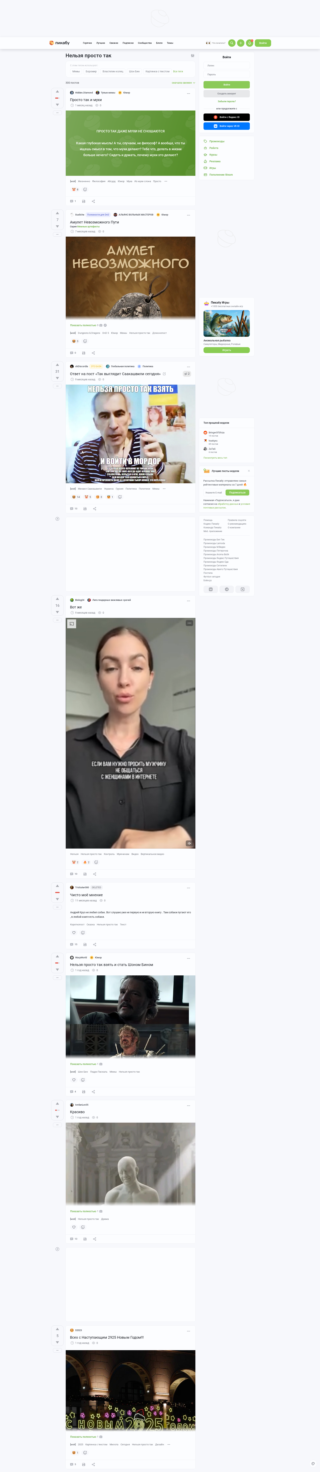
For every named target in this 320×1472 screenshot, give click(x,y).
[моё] (73, 181)
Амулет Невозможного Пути (94, 222)
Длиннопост (159, 333)
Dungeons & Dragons (89, 333)
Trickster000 (82, 887)
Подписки (128, 43)
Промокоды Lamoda (214, 543)
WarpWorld (81, 957)
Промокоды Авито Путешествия (221, 569)
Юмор (121, 181)
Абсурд (112, 181)
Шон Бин (83, 1071)
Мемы (123, 333)
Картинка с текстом (96, 1444)
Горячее (87, 43)
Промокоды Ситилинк (215, 565)
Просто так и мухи (86, 100)
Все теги (178, 71)
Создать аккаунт (226, 93)
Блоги (159, 43)
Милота (114, 1444)
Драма (105, 1219)
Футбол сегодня (212, 576)
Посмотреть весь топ (215, 457)
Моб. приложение (213, 531)
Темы (170, 43)
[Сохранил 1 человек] (84, 352)
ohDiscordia (81, 366)
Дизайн (159, 1444)
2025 (80, 1444)
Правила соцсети (237, 520)
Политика (131, 488)
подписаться (237, 492)
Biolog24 (79, 600)
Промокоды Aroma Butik (216, 554)
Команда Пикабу (212, 527)
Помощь (208, 520)
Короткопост (77, 924)
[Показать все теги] (166, 181)
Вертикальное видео (152, 854)
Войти (263, 43)
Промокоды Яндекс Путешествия (221, 558)
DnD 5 (105, 333)
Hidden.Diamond (84, 92)
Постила (208, 573)
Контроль (109, 854)
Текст (123, 924)
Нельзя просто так (139, 333)
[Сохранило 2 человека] (85, 508)
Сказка (91, 924)
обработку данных (228, 504)
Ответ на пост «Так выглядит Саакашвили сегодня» (115, 374)
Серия (85, 226)
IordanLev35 (81, 1104)
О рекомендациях (237, 524)
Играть (226, 350)
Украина (109, 488)
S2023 (78, 1330)
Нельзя (74, 854)
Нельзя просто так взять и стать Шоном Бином (111, 964)
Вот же (76, 607)
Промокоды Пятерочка (216, 550)
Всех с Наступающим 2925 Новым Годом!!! (107, 1337)
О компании (234, 527)
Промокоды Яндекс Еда (216, 562)
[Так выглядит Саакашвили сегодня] (164, 374)
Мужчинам (123, 854)
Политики (144, 488)
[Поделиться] (93, 201)
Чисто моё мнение (86, 895)
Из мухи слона (142, 181)
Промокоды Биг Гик (214, 539)
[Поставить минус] (57, 105)
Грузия (119, 488)
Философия (98, 181)
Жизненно (84, 181)
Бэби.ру (208, 580)
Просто (157, 181)
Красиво (77, 1112)
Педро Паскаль (98, 1071)
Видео (135, 854)
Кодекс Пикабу (211, 524)
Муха (129, 181)
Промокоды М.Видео (214, 547)
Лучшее (100, 43)
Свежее (113, 43)
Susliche (79, 214)
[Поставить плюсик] (57, 91)
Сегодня (125, 1444)
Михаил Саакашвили (90, 488)
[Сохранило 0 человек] (84, 201)
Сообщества (145, 43)
